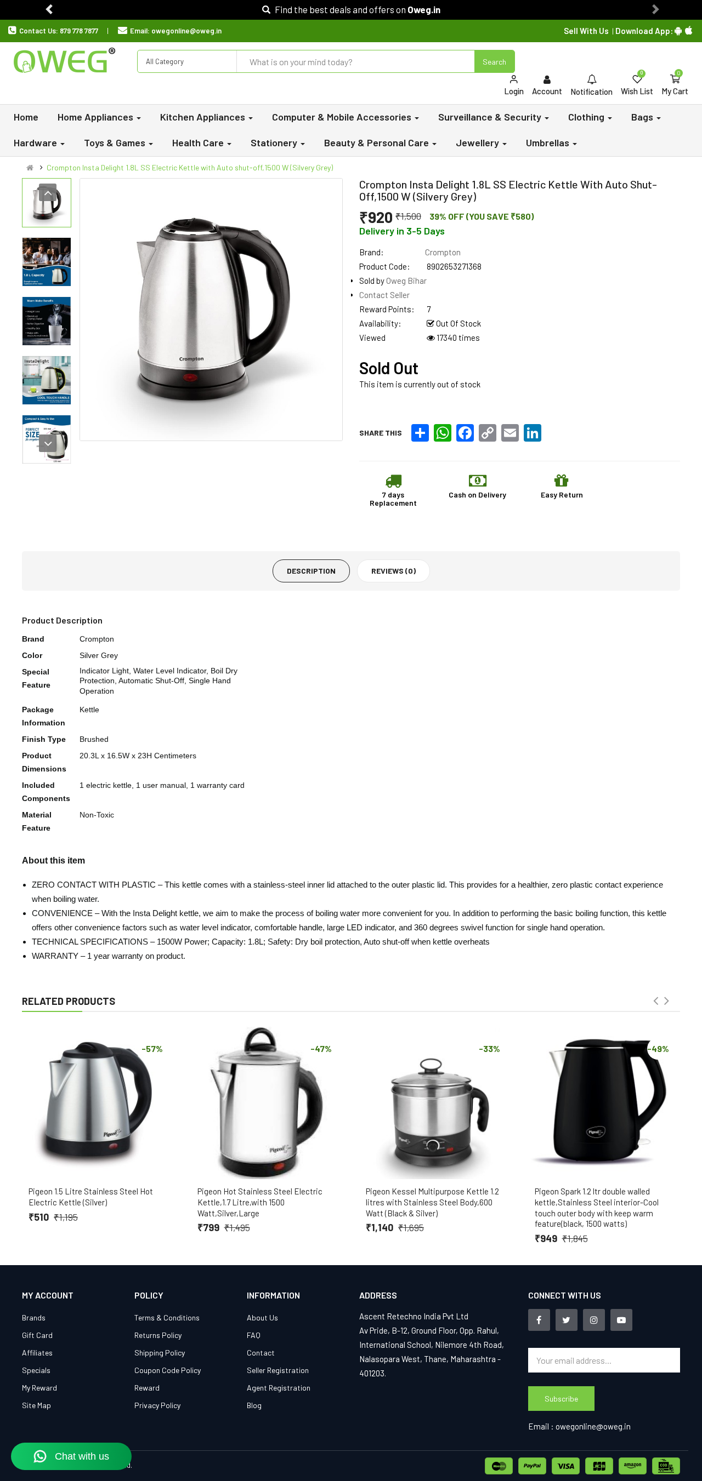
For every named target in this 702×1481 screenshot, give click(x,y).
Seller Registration (278, 1370)
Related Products (68, 1001)
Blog (254, 1405)
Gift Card (37, 1335)
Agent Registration (278, 1387)
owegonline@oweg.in (186, 30)
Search (494, 61)
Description (311, 570)
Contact (261, 1352)
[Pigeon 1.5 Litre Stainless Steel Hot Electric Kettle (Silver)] (98, 1103)
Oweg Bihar (406, 280)
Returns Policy (158, 1335)
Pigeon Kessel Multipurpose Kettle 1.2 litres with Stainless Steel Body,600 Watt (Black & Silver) (432, 1202)
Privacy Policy (157, 1405)
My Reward (39, 1387)
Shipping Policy (159, 1352)
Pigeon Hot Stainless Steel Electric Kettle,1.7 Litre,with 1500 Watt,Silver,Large (259, 1202)
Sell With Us (586, 31)
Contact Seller (384, 295)
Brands (34, 1317)
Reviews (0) (393, 570)
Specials (36, 1370)
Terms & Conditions (167, 1317)
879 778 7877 (79, 30)
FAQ (254, 1335)
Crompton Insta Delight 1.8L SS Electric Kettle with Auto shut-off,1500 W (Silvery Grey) (190, 167)
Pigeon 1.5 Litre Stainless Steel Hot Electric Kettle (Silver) (91, 1196)
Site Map (36, 1405)
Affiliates (37, 1352)
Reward (147, 1387)
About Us (262, 1317)
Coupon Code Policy (167, 1370)
